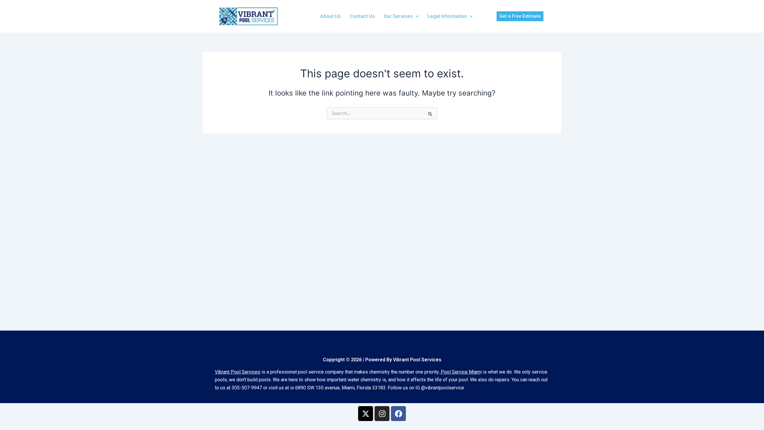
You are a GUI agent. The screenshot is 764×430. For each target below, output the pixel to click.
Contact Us (362, 16)
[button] (401, 16)
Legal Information (447, 16)
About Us (330, 16)
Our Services (398, 16)
